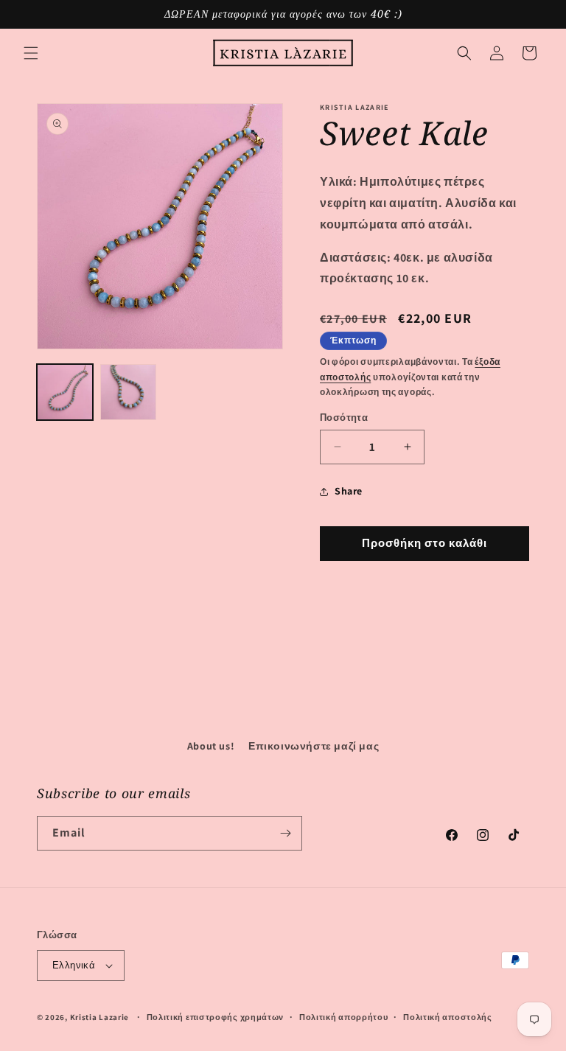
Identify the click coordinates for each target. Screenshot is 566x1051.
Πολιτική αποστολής (447, 1017)
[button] (31, 53)
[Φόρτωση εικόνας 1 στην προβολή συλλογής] (65, 392)
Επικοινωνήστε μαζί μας (313, 746)
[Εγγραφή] (285, 833)
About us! (210, 746)
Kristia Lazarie (100, 1017)
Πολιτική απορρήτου (343, 1017)
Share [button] (349, 490)
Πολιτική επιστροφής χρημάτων (215, 1017)
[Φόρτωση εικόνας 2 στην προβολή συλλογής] (128, 392)
